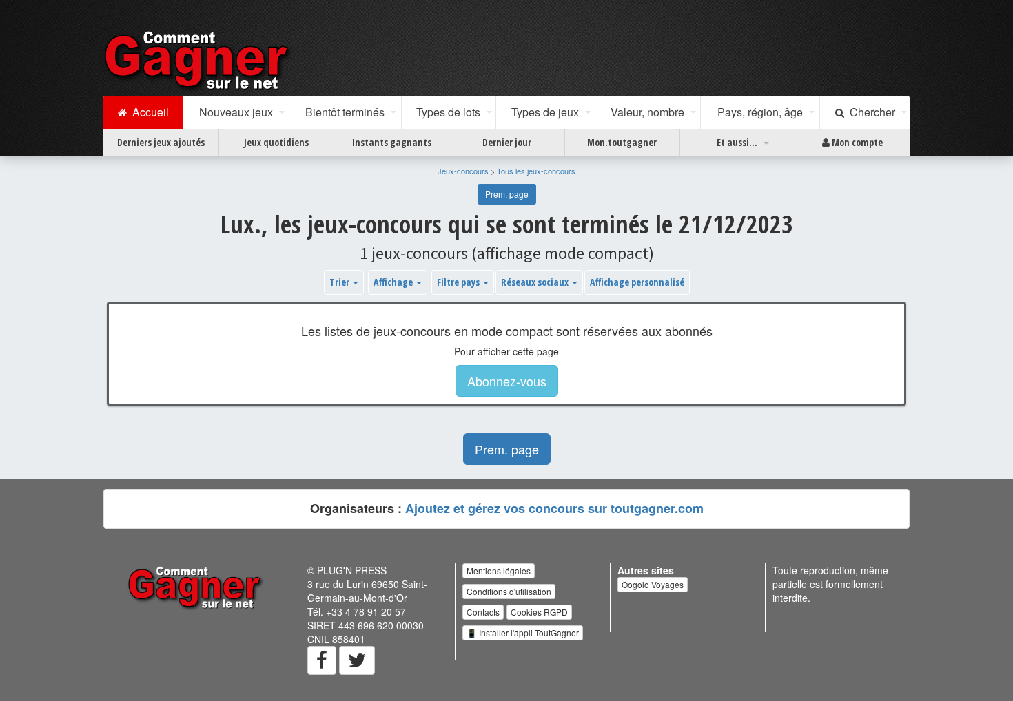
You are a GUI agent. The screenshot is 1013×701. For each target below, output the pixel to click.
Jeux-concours (463, 170)
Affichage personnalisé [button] (637, 282)
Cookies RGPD (539, 612)
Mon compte (856, 142)
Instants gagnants (391, 142)
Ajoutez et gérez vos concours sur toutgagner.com (554, 508)
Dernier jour (506, 142)
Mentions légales (499, 570)
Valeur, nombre (647, 112)
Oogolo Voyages (653, 584)
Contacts (483, 612)
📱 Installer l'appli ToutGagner (523, 632)
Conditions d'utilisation (509, 591)
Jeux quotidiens (276, 142)
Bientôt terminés (345, 112)
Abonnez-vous (506, 381)
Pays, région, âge (760, 112)
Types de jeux (545, 112)
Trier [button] (340, 282)
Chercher (869, 112)
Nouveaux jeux (236, 112)
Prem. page (507, 194)
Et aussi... (737, 142)
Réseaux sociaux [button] (536, 282)
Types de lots (448, 112)
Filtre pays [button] (459, 282)
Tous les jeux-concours (536, 170)
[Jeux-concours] (199, 60)
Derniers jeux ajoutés (161, 142)
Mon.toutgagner (622, 142)
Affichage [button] (394, 282)
